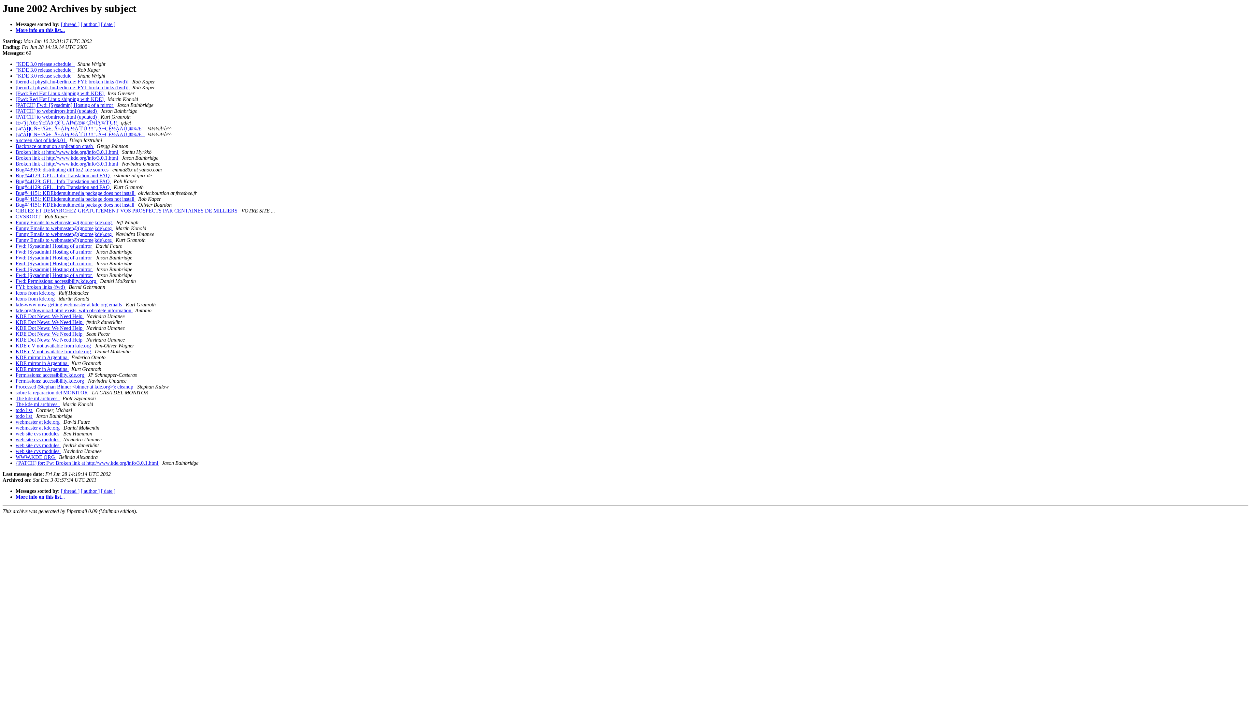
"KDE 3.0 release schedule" (45, 64)
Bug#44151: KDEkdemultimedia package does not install (76, 193)
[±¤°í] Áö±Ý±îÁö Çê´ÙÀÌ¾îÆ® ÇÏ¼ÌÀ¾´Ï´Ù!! (67, 122)
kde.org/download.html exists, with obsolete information (74, 310)
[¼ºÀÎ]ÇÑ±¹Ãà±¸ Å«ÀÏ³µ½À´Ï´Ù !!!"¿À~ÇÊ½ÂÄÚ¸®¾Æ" (80, 128)
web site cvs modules (38, 433)
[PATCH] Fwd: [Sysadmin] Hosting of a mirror (65, 105)
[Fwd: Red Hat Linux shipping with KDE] (60, 93)
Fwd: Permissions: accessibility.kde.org (56, 281)
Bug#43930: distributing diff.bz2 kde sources (63, 169)
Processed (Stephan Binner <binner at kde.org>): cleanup (75, 386)
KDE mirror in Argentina (42, 357)
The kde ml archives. (38, 398)
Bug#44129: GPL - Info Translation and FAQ (63, 175)
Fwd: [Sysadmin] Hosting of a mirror (54, 246)
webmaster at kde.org (38, 422)
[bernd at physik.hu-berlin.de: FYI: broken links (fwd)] (73, 81)
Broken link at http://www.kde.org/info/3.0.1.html (67, 152)
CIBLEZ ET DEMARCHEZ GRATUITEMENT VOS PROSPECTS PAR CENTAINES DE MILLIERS (127, 210)
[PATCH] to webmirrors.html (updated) (57, 111)
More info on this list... (40, 30)
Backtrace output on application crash (55, 146)
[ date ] (108, 24)
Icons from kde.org (36, 293)
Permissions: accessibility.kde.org (50, 375)
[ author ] (90, 24)
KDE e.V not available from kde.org (54, 345)
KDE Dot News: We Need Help (50, 316)
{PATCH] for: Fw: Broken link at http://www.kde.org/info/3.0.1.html (87, 463)
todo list (24, 410)
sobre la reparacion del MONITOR (52, 392)
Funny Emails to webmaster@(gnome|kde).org (64, 222)
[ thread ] (70, 24)
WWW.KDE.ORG (36, 457)
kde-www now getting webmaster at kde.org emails (69, 304)
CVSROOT (29, 216)
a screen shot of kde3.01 (41, 140)
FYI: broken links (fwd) (41, 287)
